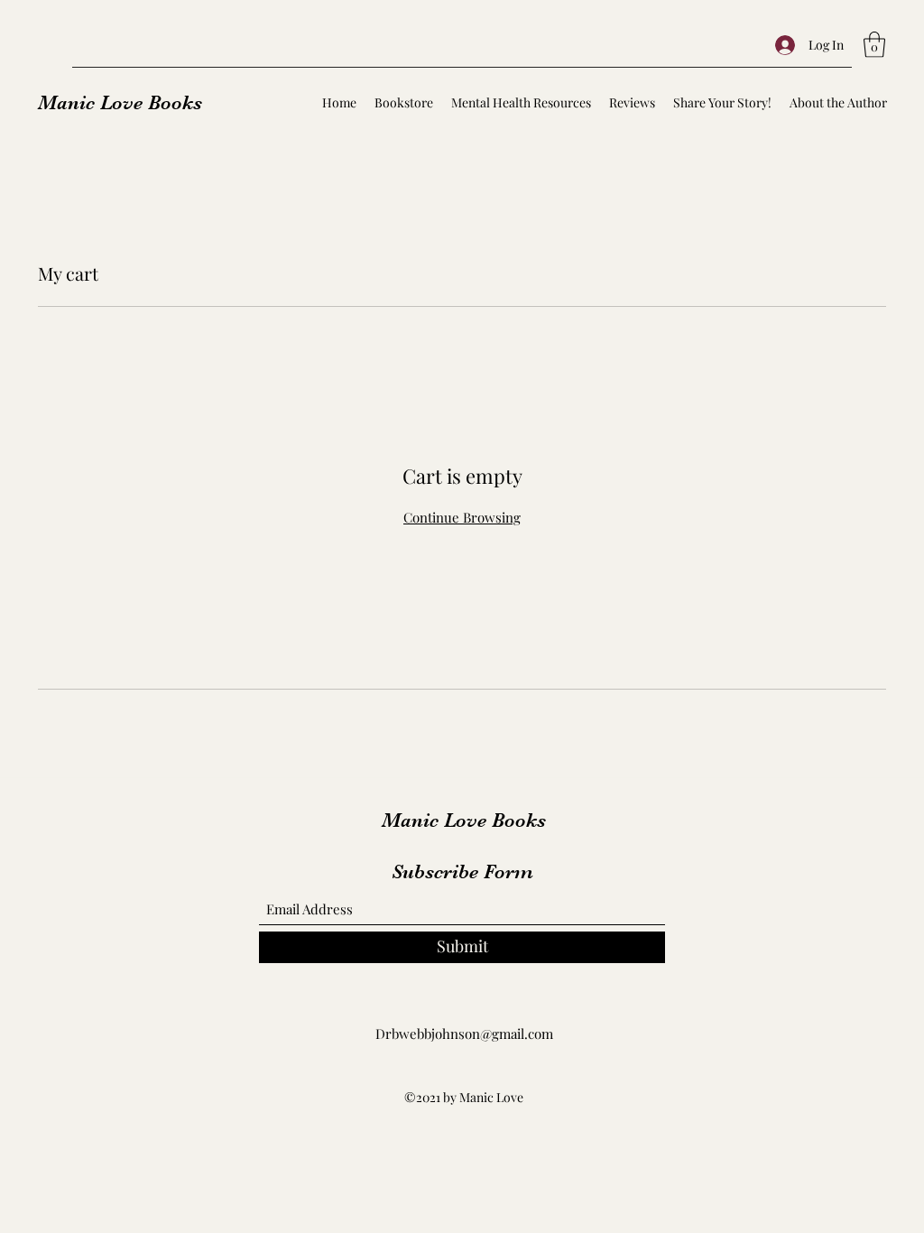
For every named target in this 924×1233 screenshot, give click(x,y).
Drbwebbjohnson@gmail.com (464, 1033)
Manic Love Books (120, 102)
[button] (874, 45)
